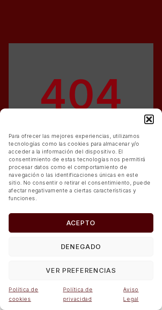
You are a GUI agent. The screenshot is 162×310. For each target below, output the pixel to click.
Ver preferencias (81, 270)
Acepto (81, 223)
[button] (149, 119)
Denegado (81, 247)
